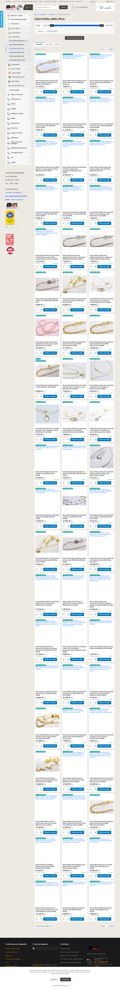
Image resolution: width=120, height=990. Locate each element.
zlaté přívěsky (15, 64)
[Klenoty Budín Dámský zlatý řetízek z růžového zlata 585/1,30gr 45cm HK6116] (101, 893)
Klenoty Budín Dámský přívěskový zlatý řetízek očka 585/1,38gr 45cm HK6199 (101, 647)
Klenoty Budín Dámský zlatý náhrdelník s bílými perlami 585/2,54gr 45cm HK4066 (47, 516)
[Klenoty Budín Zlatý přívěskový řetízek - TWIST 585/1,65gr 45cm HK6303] (47, 370)
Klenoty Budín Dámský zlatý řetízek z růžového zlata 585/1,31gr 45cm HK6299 (46, 473)
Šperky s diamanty (17, 94)
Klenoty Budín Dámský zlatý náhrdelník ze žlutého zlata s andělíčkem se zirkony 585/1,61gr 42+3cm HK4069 (101, 430)
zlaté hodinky (15, 81)
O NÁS (41, 1)
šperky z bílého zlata (18, 85)
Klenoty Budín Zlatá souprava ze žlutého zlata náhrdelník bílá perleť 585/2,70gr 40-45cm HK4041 (46, 779)
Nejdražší (57, 44)
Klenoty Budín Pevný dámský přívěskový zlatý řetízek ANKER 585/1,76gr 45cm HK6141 (44, 866)
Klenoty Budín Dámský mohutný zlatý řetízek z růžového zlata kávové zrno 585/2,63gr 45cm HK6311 (46, 82)
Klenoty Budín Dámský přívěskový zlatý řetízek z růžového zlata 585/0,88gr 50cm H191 (101, 82)
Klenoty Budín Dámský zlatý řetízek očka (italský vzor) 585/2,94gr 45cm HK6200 (46, 693)
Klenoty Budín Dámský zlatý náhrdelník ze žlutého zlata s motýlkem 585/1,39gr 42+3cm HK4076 (74, 213)
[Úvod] (19, 7)
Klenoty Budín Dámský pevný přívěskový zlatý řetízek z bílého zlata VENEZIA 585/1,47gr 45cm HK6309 (74, 257)
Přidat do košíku (50, 92)
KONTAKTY (79, 1)
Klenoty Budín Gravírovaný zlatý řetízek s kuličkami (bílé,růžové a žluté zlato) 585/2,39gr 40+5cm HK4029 (74, 823)
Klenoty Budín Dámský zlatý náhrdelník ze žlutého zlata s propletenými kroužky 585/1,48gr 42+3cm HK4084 (101, 300)
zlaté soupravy (15, 28)
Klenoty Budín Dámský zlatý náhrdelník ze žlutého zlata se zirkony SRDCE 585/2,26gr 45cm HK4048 (47, 736)
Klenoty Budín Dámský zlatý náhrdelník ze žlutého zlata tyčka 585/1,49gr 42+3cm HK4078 (47, 125)
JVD (12, 157)
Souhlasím (65, 979)
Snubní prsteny (16, 99)
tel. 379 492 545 (81, 7)
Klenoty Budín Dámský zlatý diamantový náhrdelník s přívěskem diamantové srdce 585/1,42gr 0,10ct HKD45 (46, 649)
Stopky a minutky (16, 133)
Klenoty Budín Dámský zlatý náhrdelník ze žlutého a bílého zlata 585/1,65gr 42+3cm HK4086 (47, 213)
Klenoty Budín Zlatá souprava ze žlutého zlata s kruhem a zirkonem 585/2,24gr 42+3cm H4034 (73, 603)
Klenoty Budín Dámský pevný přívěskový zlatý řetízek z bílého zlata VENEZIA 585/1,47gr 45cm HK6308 (101, 257)
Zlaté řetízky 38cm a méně (17, 60)
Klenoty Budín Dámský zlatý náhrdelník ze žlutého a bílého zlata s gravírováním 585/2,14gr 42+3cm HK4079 (74, 169)
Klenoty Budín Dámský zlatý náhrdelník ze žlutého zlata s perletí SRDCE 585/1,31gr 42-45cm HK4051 (101, 693)
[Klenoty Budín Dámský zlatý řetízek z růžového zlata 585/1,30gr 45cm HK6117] (74, 893)
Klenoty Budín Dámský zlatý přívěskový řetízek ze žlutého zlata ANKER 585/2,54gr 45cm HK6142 (101, 823)
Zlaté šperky (15, 24)
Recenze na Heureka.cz (12, 948)
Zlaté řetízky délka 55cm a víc (18, 41)
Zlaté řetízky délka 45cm (16, 48)
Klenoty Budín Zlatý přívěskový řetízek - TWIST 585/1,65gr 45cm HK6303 (47, 386)
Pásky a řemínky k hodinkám (16, 142)
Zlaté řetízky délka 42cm (16, 52)
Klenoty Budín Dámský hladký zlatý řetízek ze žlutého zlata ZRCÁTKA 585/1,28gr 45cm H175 (100, 168)
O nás (7, 963)
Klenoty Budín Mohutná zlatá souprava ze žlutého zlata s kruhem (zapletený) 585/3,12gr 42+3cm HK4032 (101, 779)
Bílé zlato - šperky (16, 15)
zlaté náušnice (16, 33)
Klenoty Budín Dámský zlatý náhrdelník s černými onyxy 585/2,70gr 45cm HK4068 (74, 516)
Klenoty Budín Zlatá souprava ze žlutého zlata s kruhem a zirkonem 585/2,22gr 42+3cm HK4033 (45, 823)
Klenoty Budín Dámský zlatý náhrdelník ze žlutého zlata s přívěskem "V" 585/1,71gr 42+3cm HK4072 (101, 387)
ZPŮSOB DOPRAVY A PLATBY (66, 1)
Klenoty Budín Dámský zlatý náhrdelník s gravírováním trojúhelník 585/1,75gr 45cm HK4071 (101, 516)
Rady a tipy (9, 955)
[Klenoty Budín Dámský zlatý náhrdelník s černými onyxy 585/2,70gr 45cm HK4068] (74, 500)
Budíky (13, 118)
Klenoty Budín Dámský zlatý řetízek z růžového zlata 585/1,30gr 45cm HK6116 (101, 909)
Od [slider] (52, 25)
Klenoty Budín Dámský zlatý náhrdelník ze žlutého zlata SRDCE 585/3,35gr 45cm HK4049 (74, 693)
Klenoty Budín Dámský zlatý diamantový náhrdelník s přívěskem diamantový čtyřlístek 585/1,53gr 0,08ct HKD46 (101, 604)
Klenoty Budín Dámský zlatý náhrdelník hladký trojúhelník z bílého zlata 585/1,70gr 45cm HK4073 (101, 473)
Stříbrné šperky (14, 90)
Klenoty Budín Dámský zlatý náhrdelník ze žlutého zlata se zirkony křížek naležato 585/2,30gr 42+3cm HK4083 (74, 125)
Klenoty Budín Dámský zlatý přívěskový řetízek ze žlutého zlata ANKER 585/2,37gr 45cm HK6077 (101, 343)
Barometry (14, 128)
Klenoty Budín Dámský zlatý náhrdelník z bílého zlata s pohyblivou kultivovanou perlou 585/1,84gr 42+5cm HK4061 (74, 649)
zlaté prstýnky (16, 73)
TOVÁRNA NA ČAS (17, 153)
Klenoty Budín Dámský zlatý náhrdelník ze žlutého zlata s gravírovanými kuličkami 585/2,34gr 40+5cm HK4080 (47, 257)
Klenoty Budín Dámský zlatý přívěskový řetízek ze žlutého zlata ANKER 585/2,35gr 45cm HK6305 (74, 343)
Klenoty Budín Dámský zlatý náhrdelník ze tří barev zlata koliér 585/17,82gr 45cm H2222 (101, 560)
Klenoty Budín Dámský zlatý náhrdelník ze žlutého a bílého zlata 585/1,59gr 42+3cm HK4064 (47, 560)
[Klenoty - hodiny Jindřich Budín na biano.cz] (10, 240)
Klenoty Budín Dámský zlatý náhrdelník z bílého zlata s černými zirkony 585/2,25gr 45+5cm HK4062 (47, 603)
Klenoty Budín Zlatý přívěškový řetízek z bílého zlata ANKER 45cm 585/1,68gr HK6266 (74, 560)
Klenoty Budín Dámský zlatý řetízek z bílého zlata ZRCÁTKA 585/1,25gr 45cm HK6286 (74, 473)
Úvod (36, 14)
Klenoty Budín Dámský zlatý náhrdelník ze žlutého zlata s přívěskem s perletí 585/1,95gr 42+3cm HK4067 (47, 430)
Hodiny (13, 104)
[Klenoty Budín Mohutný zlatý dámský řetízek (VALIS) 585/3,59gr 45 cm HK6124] (101, 850)
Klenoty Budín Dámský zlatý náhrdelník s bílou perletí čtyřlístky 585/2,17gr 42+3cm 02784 (74, 736)
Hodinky (13, 109)
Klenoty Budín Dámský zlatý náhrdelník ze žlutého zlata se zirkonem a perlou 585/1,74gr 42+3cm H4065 (74, 387)
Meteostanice (15, 123)
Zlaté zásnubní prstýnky (19, 19)
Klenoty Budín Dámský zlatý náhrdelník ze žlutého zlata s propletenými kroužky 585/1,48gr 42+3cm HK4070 (74, 430)
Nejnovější (39, 44)
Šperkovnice (15, 138)
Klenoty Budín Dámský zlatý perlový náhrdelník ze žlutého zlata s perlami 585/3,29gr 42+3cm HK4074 (46, 343)
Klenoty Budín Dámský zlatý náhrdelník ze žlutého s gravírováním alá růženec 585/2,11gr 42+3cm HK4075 (47, 168)
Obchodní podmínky (11, 966)
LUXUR (13, 162)
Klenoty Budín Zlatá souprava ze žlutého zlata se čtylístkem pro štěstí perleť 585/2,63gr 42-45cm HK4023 (46, 909)
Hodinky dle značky (17, 113)
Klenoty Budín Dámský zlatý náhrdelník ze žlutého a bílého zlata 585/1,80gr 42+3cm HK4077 (74, 300)
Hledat (63, 7)
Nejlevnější (48, 44)
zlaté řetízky (15, 37)
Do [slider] (102, 25)
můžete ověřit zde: (17, 200)
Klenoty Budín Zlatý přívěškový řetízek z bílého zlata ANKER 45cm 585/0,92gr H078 (47, 300)
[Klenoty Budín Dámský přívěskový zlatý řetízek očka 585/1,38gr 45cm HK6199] (101, 632)
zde (68, 985)
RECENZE (8, 1)
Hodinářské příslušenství (19, 148)
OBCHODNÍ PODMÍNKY (51, 1)
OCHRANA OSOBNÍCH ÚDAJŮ (29, 1)
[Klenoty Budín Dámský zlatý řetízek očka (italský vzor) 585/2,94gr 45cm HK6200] (47, 677)
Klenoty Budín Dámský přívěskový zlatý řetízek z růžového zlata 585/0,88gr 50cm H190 (74, 82)
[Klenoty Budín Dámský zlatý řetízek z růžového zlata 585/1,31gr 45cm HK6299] (47, 457)
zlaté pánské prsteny (18, 77)
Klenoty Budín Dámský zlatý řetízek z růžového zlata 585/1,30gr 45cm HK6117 (74, 909)
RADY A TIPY (16, 1)
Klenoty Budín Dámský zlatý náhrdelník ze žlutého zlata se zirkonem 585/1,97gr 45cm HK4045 (101, 736)
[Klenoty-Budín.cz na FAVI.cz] (10, 250)
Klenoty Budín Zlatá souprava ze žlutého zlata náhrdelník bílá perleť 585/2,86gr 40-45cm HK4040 (73, 779)
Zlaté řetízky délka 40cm (16, 56)
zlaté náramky (16, 69)
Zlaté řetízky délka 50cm (16, 44)
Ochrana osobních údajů (13, 959)
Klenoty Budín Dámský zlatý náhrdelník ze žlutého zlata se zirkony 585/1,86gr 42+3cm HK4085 (101, 125)
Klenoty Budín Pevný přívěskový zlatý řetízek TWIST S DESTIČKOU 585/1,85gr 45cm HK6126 (74, 866)
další (111, 49)
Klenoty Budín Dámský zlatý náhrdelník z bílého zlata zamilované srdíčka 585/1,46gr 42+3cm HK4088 (101, 213)
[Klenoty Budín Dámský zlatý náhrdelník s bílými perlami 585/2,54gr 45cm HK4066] (47, 500)
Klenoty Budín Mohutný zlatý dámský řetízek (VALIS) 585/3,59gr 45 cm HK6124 (101, 866)
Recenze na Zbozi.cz (12, 952)
